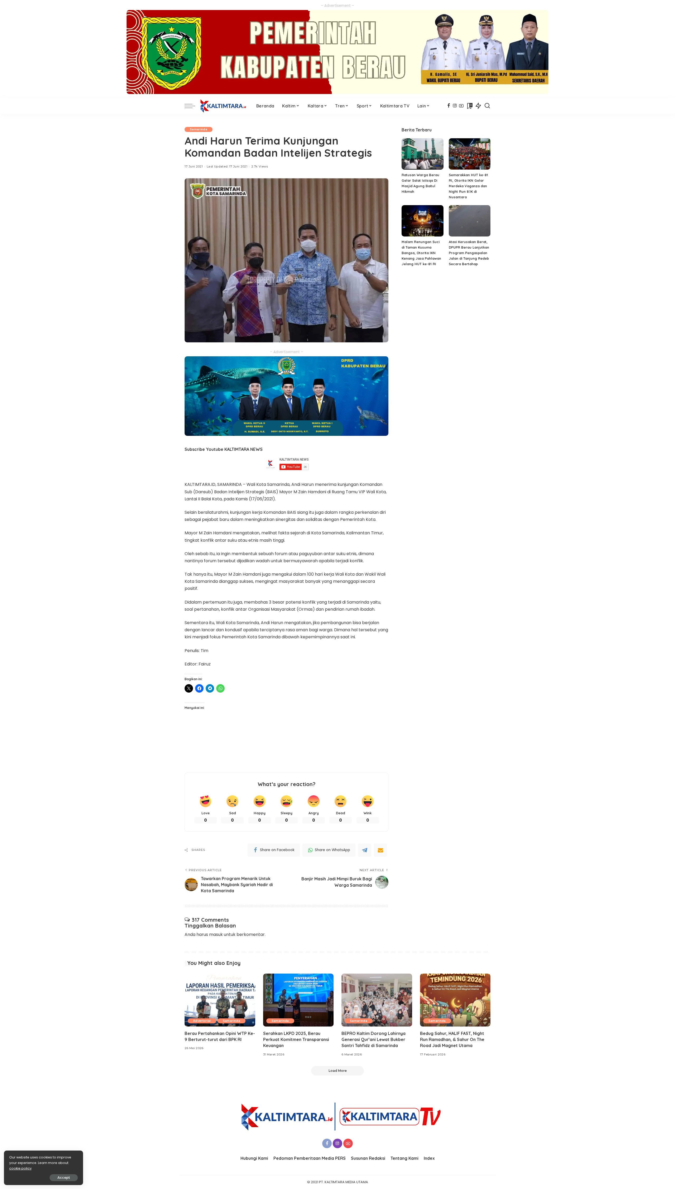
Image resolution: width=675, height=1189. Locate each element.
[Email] (380, 850)
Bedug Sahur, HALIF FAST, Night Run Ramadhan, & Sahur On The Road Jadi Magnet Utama (452, 1039)
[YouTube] (461, 106)
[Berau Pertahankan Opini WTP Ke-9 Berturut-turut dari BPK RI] (220, 1000)
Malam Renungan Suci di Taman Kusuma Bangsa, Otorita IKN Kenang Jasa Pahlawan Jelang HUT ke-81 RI (421, 253)
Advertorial (202, 1021)
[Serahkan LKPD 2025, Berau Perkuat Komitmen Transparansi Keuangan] (298, 1000)
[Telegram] (364, 850)
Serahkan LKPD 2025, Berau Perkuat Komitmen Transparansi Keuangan (296, 1039)
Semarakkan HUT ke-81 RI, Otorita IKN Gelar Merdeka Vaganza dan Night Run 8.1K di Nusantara (468, 186)
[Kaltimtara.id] (224, 106)
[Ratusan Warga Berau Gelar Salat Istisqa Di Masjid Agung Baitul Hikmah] (422, 154)
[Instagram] (455, 106)
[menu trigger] (192, 106)
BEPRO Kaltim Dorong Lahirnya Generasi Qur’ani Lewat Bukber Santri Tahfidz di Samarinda (373, 1039)
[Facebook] (448, 106)
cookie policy (20, 1168)
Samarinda (198, 129)
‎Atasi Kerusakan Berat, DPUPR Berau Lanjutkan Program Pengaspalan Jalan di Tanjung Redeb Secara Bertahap (469, 253)
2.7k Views (259, 166)
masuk (216, 934)
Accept (63, 1178)
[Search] (487, 106)
